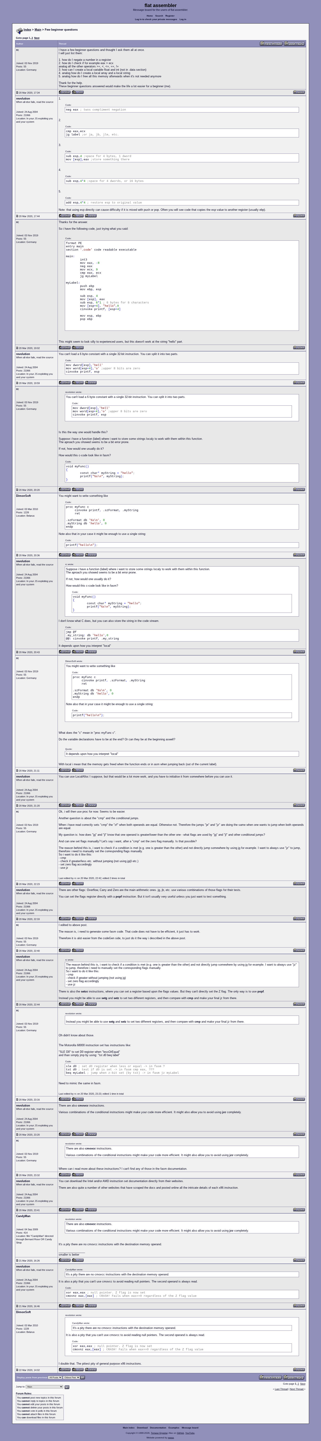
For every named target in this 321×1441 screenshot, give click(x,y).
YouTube (190, 1433)
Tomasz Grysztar (159, 1433)
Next (36, 38)
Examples (174, 1427)
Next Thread (297, 1389)
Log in (183, 19)
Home (150, 16)
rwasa (171, 1437)
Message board (190, 1427)
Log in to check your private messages (156, 19)
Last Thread (281, 1389)
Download (142, 1427)
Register (170, 16)
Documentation (158, 1427)
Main (38, 29)
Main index (129, 1427)
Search (159, 16)
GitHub (180, 1433)
